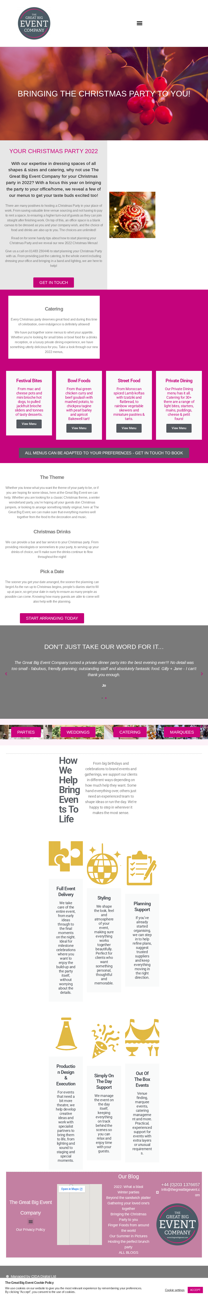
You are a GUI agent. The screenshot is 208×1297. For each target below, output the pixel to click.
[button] (139, 23)
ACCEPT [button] (195, 1290)
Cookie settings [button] (175, 1290)
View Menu (29, 424)
